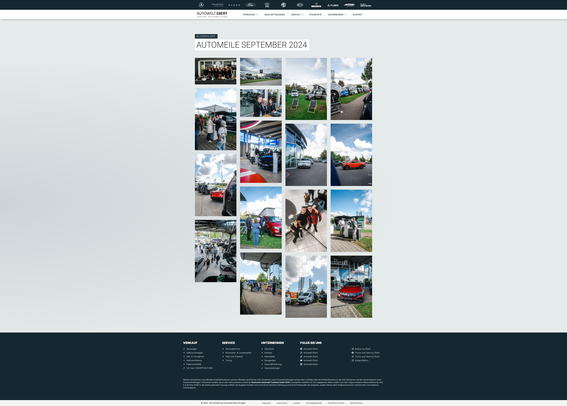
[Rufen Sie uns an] (561, 362)
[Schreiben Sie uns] (561, 374)
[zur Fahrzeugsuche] (561, 397)
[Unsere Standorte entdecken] (561, 385)
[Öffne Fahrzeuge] (257, 14)
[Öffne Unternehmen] (346, 14)
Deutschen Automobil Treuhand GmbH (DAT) (271, 382)
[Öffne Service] (302, 14)
